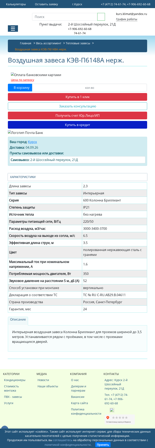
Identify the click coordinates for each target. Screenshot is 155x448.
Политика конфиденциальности (83, 411)
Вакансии (77, 397)
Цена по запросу (22, 80)
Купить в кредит (77, 125)
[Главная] (17, 16)
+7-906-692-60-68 (79, 29)
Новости (43, 380)
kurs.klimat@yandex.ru (131, 14)
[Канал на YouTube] (112, 409)
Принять (103, 445)
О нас (75, 380)
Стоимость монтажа (11, 388)
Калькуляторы (15, 4)
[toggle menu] (13, 28)
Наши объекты (48, 386)
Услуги (8, 403)
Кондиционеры (14, 380)
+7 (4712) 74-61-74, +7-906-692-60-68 (125, 4)
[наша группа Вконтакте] (107, 409)
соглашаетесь (62, 440)
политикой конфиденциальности (68, 445)
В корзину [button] (21, 87)
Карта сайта (79, 403)
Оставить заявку (46, 4)
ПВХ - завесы (13, 397)
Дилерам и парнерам (78, 388)
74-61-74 (80, 33)
